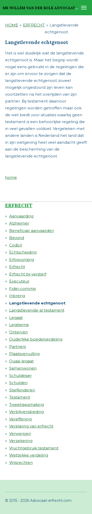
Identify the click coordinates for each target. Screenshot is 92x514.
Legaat (16, 317)
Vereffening (20, 419)
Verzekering (20, 440)
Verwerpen (20, 433)
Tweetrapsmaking (26, 404)
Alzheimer (19, 223)
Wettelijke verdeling (28, 455)
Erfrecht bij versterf (27, 274)
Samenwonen (23, 368)
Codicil (15, 245)
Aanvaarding (21, 216)
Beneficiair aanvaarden (31, 230)
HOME (11, 25)
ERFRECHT (34, 25)
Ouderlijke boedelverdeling (35, 339)
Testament (19, 397)
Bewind (16, 237)
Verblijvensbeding (26, 411)
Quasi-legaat (21, 361)
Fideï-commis (22, 288)
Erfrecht (17, 266)
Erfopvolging (21, 259)
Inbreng (17, 295)
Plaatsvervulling (24, 353)
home (11, 177)
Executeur (19, 281)
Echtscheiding (23, 252)
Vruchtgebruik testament (34, 448)
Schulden (18, 382)
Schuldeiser (20, 375)
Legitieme (19, 324)
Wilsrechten (21, 462)
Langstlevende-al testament (36, 310)
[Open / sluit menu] (83, 8)
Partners (17, 346)
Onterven (18, 332)
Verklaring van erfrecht (31, 426)
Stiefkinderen (22, 390)
